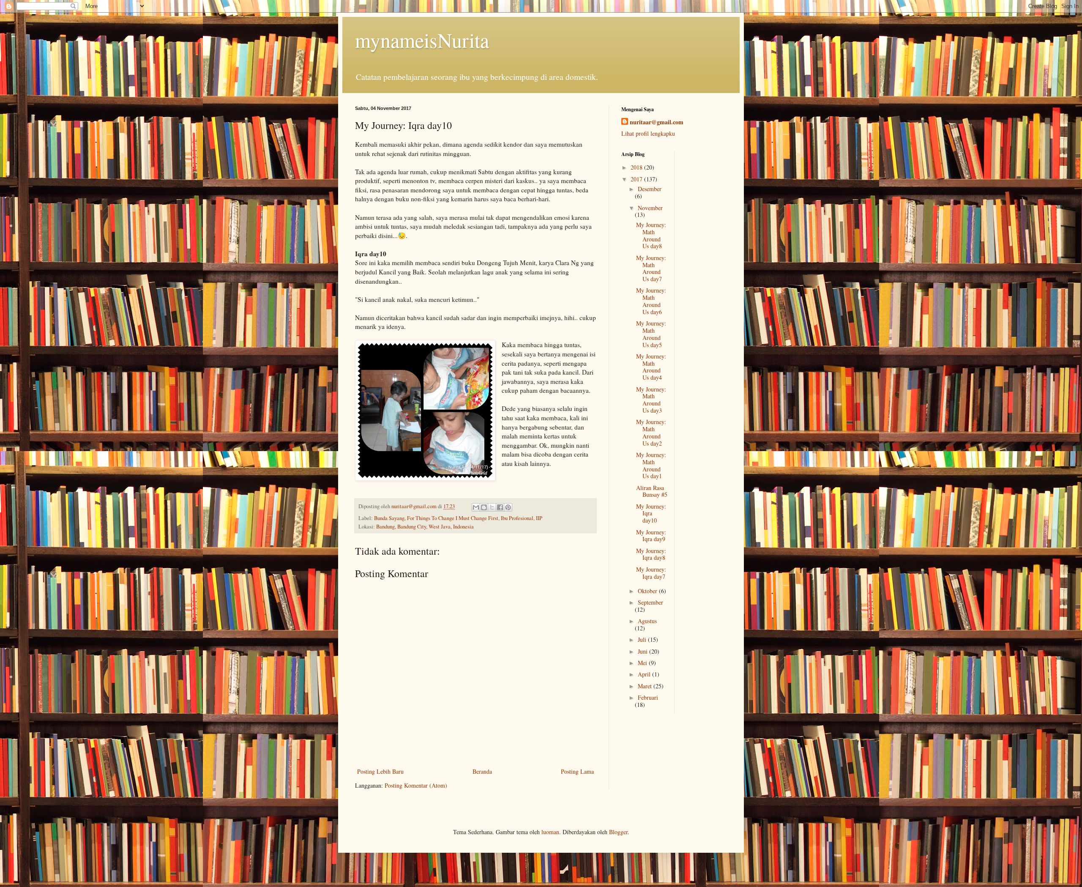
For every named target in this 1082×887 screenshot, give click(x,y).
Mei (643, 663)
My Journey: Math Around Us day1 (651, 465)
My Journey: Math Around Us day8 (651, 235)
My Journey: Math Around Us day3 (651, 399)
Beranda (482, 771)
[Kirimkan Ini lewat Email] (476, 507)
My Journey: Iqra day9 (651, 535)
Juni (643, 651)
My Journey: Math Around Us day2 (651, 432)
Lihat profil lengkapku (648, 133)
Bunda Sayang (389, 518)
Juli (643, 639)
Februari (648, 697)
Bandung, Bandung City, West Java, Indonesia (425, 526)
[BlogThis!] (484, 507)
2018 (637, 167)
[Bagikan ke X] (492, 507)
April (645, 674)
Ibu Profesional (517, 518)
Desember (649, 189)
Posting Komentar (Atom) (416, 785)
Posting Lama (577, 771)
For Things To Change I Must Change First (452, 518)
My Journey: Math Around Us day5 (651, 333)
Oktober (648, 591)
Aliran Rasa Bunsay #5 (651, 491)
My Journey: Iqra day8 (651, 554)
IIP (539, 518)
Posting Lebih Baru (380, 771)
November (650, 208)
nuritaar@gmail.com (656, 122)
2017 (637, 179)
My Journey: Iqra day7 (651, 572)
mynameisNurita (422, 39)
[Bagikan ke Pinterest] (508, 507)
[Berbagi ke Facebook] (500, 507)
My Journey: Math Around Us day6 (651, 300)
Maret (645, 686)
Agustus (647, 621)
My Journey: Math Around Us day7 (651, 268)
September (650, 602)
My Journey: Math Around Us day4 (651, 366)
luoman (550, 832)
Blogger (618, 832)
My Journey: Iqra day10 (651, 513)
